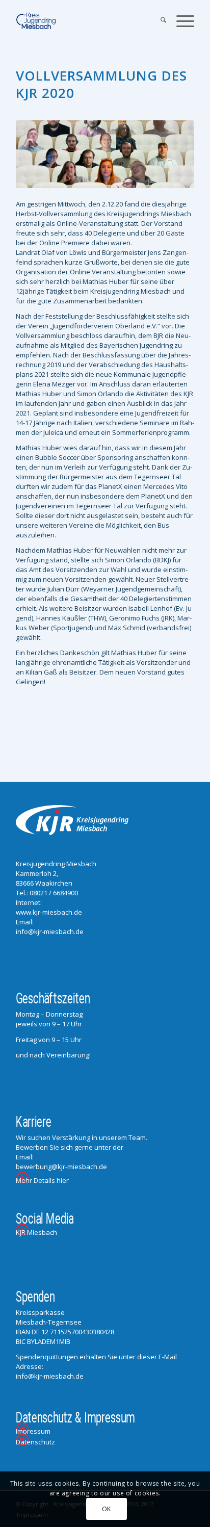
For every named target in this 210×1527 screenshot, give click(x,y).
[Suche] (158, 21)
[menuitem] (158, 21)
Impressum (33, 1431)
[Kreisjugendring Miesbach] (87, 21)
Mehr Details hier (42, 1180)
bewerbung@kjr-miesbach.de (61, 1166)
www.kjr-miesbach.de (49, 912)
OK (106, 1509)
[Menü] (180, 21)
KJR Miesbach (36, 1232)
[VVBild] (105, 154)
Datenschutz (35, 1441)
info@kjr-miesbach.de (50, 931)
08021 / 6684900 (54, 892)
